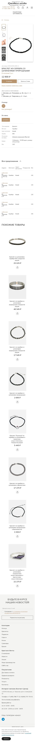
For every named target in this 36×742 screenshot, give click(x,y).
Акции (4, 659)
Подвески (5, 634)
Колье (4, 640)
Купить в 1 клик (25, 81)
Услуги (4, 681)
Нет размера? (7, 109)
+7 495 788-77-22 (8, 8)
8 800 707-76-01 (9, 7)
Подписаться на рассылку (17, 617)
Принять (6, 738)
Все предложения (10, 161)
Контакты (5, 684)
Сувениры (5, 643)
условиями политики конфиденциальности (16, 612)
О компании (6, 653)
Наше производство (8, 662)
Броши (4, 646)
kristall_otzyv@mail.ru (13, 699)
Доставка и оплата (8, 672)
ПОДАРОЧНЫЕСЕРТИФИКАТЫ (17, 12)
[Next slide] (4, 58)
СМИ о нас (5, 665)
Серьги (4, 637)
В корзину (9, 81)
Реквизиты (5, 678)
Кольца (4, 628)
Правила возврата (8, 675)
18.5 (3, 106)
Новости (4, 656)
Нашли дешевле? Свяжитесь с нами (12, 85)
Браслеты (5, 631)
